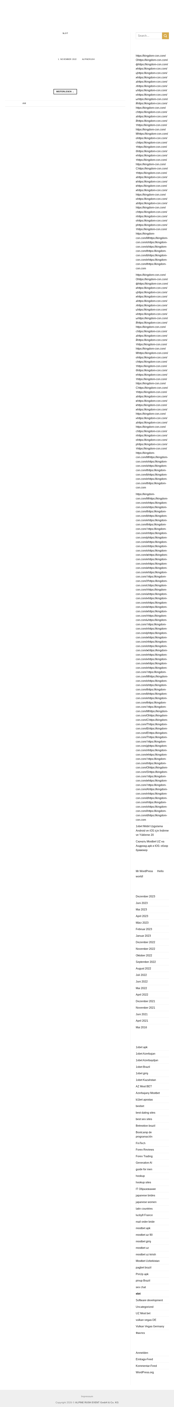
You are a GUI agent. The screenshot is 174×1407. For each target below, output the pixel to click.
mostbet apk (143, 1228)
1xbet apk (141, 1047)
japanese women (146, 1202)
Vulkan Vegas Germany (150, 1326)
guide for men (144, 1169)
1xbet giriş (142, 1073)
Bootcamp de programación (144, 1134)
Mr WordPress (144, 871)
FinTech (140, 1143)
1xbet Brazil (143, 1066)
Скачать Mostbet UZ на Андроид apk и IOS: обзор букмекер (152, 846)
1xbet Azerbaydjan (147, 1060)
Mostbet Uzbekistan (148, 1260)
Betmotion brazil (145, 1125)
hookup (140, 1175)
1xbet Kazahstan (146, 1079)
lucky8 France (144, 1215)
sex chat (141, 1287)
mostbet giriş (143, 1241)
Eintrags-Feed (144, 1359)
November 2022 (145, 948)
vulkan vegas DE (146, 1319)
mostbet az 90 (144, 1234)
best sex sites (144, 1119)
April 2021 (142, 1020)
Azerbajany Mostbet (148, 1093)
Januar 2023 (143, 935)
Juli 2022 (141, 975)
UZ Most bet (143, 1313)
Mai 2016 (141, 1027)
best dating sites (145, 1112)
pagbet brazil (143, 1267)
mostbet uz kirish (146, 1254)
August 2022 (143, 968)
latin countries (144, 1208)
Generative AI (144, 1162)
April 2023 (142, 916)
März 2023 (142, 922)
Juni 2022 (142, 981)
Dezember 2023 (145, 896)
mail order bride (145, 1221)
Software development (149, 1300)
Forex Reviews (145, 1149)
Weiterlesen (65, 91)
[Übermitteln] (165, 35)
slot (65, 33)
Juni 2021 (142, 1014)
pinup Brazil (143, 1280)
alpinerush (88, 59)
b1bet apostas (144, 1099)
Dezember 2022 (145, 942)
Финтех (140, 1333)
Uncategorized (144, 1306)
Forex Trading (144, 1156)
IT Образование (146, 1189)
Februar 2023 (144, 929)
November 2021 (145, 1007)
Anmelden (142, 1352)
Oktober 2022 (144, 955)
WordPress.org (145, 1372)
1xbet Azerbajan (145, 1053)
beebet (140, 1106)
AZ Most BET (144, 1086)
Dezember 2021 (145, 1001)
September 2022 (146, 961)
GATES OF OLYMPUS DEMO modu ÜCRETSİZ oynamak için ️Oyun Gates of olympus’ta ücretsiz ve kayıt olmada (65, 44)
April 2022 (142, 994)
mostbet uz (142, 1247)
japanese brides (145, 1195)
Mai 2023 (141, 909)
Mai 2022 (141, 988)
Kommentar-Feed (146, 1365)
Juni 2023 (142, 903)
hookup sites (143, 1182)
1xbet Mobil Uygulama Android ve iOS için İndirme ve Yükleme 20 (152, 830)
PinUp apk (142, 1274)
